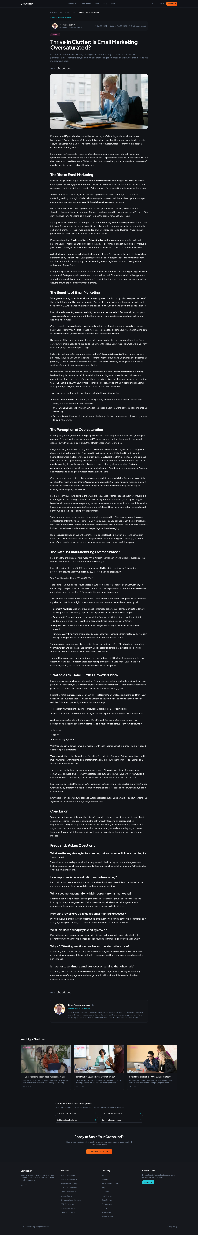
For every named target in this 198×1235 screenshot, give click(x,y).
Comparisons (107, 1204)
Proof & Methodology (110, 1183)
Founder (105, 1179)
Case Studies (86, 4)
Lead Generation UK (68, 1192)
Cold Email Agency (68, 1175)
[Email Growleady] (26, 1185)
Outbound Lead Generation (71, 1200)
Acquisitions (106, 1212)
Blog (105, 4)
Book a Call (172, 4)
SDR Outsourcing (67, 1204)
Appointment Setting (69, 1183)
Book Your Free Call (97, 1152)
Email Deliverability (68, 1208)
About (113, 4)
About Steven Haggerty (79, 1005)
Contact (105, 1208)
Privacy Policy (172, 1226)
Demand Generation (69, 1196)
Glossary (105, 1192)
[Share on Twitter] (64, 68)
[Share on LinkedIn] (59, 68)
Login (160, 4)
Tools (97, 4)
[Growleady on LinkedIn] (22, 1185)
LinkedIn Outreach (68, 1212)
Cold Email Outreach (69, 1179)
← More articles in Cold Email (60, 17)
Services (71, 4)
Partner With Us (107, 1216)
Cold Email (71, 12)
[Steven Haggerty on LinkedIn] (93, 1005)
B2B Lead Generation (69, 1188)
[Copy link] (69, 68)
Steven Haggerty (67, 25)
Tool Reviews (107, 1196)
